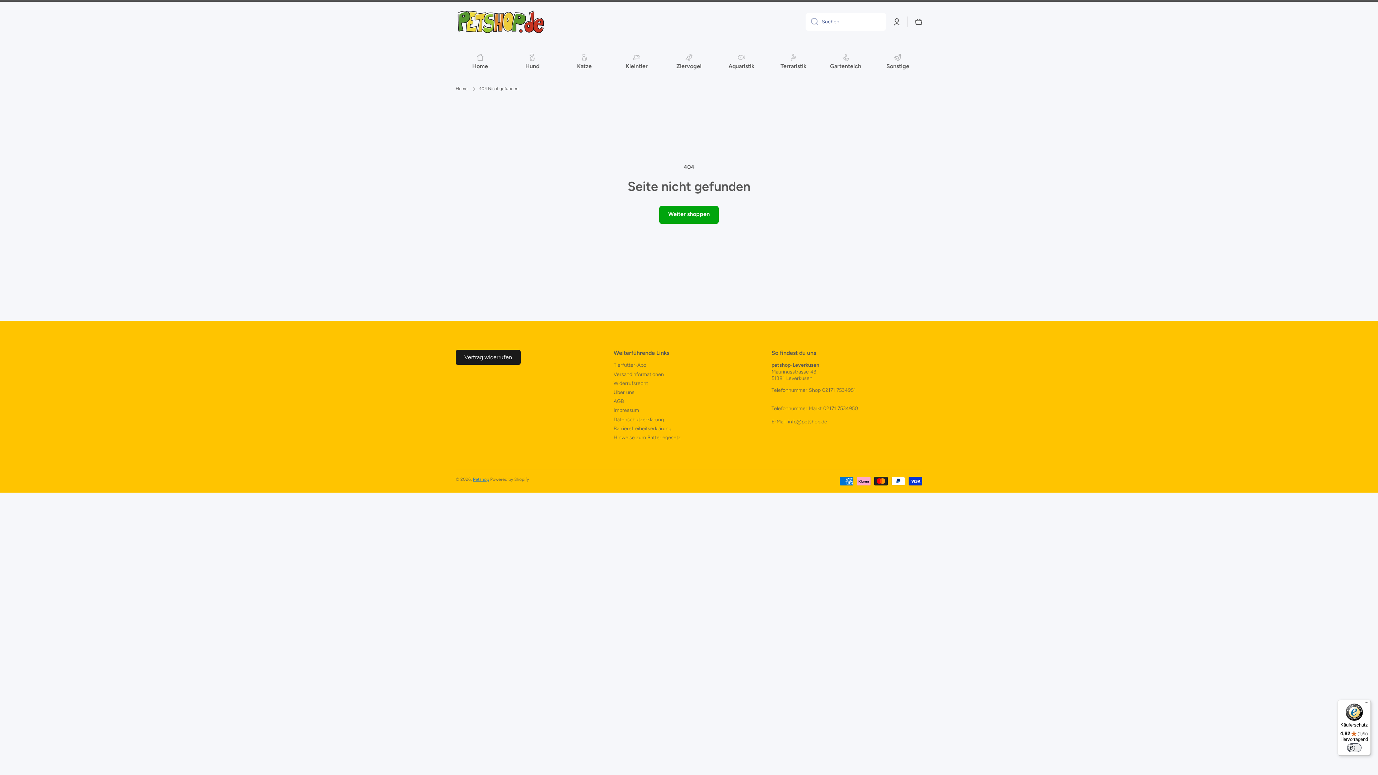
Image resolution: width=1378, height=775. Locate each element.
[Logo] (500, 22)
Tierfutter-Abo (630, 365)
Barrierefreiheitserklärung (642, 429)
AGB (619, 401)
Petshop (481, 479)
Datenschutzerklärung (639, 420)
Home (462, 88)
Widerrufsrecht (631, 383)
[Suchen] (812, 22)
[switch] (1354, 747)
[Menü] (1366, 704)
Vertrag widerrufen (488, 357)
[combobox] (846, 22)
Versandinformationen (639, 374)
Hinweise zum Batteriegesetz (647, 438)
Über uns (624, 392)
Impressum (626, 410)
